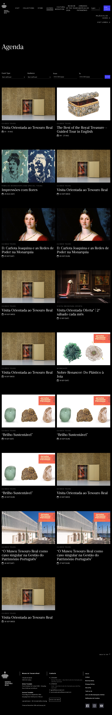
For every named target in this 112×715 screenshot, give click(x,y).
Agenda (49, 8)
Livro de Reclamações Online (94, 694)
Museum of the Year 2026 (71, 8)
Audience (31, 73)
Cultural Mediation (60, 8)
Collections (28, 8)
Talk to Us (88, 691)
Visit (17, 8)
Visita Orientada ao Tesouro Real (27, 127)
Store (40, 8)
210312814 (54, 677)
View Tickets (107, 8)
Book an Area (55, 700)
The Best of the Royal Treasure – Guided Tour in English (82, 129)
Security (88, 687)
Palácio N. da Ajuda (102, 17)
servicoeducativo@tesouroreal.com (61, 692)
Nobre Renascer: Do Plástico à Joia (80, 374)
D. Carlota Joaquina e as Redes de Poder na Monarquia (28, 250)
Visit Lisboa (102, 22)
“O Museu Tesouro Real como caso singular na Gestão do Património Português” (25, 555)
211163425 (54, 684)
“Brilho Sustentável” (17, 435)
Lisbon (87, 677)
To (80, 73)
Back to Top (104, 654)
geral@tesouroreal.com (57, 690)
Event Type (6, 73)
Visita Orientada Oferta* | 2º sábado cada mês (78, 312)
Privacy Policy (89, 684)
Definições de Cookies (92, 698)
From (55, 73)
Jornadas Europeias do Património (83, 8)
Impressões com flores (20, 190)
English (93, 8)
